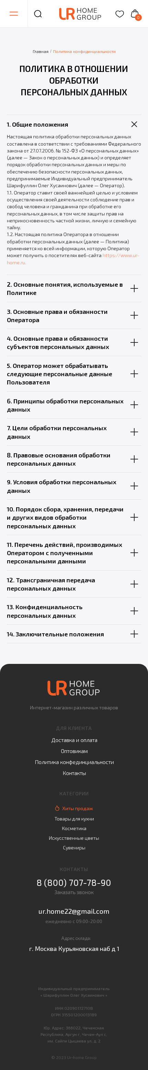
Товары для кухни (74, 819)
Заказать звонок (74, 892)
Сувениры (74, 847)
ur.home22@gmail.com (74, 911)
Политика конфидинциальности (84, 51)
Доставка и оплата (74, 740)
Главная (41, 51)
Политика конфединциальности (74, 762)
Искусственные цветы (74, 838)
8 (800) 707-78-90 (73, 882)
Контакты (74, 773)
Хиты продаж (77, 808)
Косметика (74, 828)
